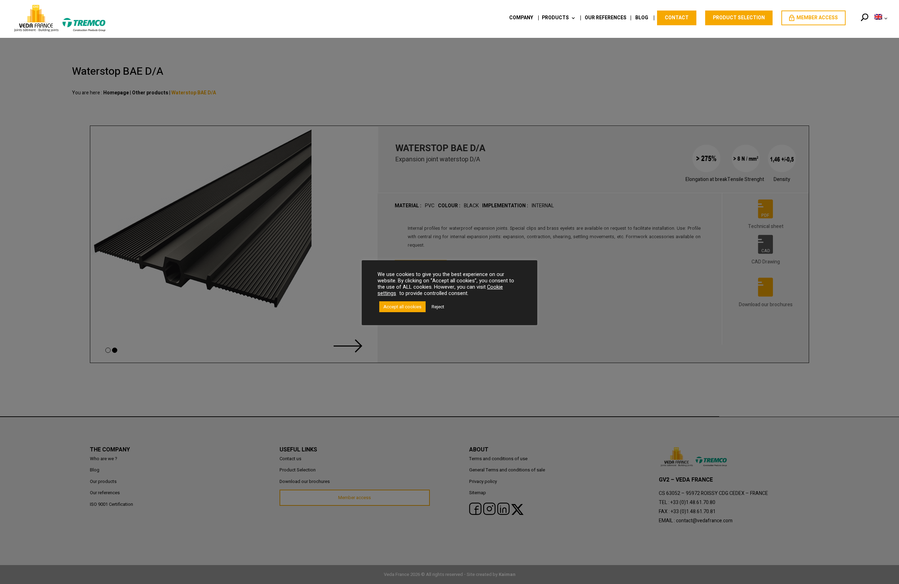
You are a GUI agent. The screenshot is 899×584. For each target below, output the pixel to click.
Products (555, 18)
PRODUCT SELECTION (739, 17)
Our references (605, 18)
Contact (677, 17)
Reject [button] (438, 306)
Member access (817, 17)
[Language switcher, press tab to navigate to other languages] (879, 25)
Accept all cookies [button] (402, 306)
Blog (641, 18)
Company (521, 18)
